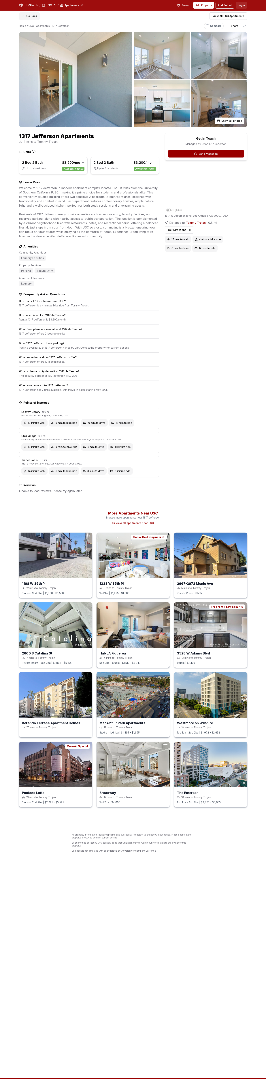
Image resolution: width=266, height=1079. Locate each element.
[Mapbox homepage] (174, 210)
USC (31, 25)
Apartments (43, 25)
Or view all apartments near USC (133, 523)
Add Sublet (225, 5)
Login (241, 5)
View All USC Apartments (228, 16)
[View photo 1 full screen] (75, 79)
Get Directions (177, 229)
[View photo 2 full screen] (162, 55)
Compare (216, 25)
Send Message (208, 153)
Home (22, 25)
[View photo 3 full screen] (219, 55)
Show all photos (231, 120)
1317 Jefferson (60, 25)
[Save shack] (244, 26)
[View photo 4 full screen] (162, 103)
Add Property (203, 5)
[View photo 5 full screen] (219, 103)
